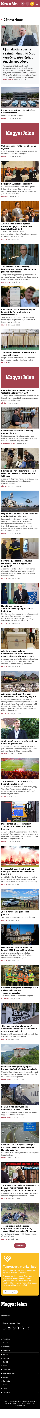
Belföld (5, 1354)
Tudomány (6, 1392)
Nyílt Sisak (6, 1350)
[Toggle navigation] (37, 4)
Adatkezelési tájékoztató (27, 1403)
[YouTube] (9, 1328)
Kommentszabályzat (11, 1403)
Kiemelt (5, 1343)
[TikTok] (23, 1328)
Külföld (5, 1362)
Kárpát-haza (7, 1370)
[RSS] (28, 1328)
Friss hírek (6, 1339)
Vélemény (6, 1347)
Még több (20, 1245)
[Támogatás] (32, 4)
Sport (5, 1389)
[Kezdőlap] (9, 3)
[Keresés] (27, 4)
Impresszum (5, 1316)
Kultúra (5, 1385)
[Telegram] (18, 1328)
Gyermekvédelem (9, 1373)
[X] (14, 1328)
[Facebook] (4, 1328)
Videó (5, 1366)
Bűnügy (5, 1377)
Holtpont (6, 1358)
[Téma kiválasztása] (23, 4)
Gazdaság (6, 1381)
